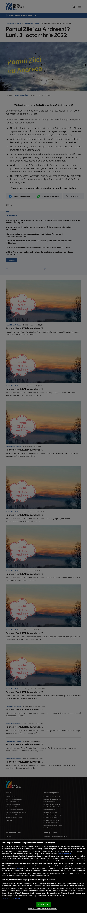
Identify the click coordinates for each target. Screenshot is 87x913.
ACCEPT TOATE (43, 904)
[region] (43, 876)
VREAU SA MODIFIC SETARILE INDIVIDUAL (42, 909)
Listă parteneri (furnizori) (11, 898)
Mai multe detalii (64, 854)
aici (18, 868)
